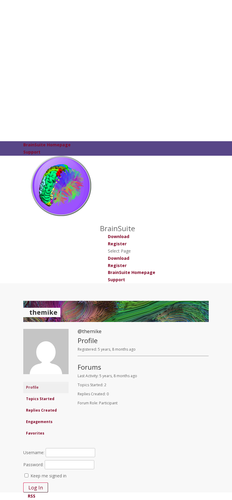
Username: (33, 452)
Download (118, 236)
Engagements (39, 421)
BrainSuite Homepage (47, 145)
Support (31, 152)
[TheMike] (46, 378)
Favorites (35, 433)
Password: (33, 464)
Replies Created (41, 410)
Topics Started (40, 398)
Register (117, 244)
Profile (32, 387)
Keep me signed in (48, 476)
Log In (35, 487)
